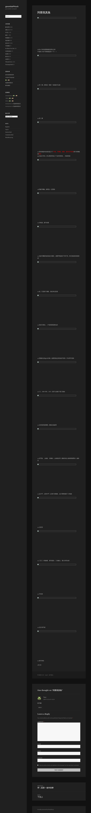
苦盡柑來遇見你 (9, 82)
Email (39, 751)
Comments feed (9, 135)
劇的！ (7, 35)
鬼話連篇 (7, 40)
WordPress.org (9, 137)
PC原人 (7, 32)
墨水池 (7, 56)
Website (39, 758)
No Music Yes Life (9, 48)
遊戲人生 (7, 29)
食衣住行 (7, 43)
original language (9, 77)
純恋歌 (7, 54)
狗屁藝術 (7, 38)
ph (47, 675)
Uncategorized (9, 64)
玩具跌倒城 (8, 51)
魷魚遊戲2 (7, 85)
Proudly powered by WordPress (45, 809)
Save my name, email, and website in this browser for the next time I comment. (59, 765)
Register (7, 127)
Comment (40, 721)
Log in (6, 129)
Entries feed (8, 132)
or (7, 80)
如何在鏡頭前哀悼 (9, 74)
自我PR (7, 59)
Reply (40, 707)
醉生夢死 (7, 27)
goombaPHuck (12, 6)
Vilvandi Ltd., (8, 62)
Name (39, 744)
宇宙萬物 (7, 46)
